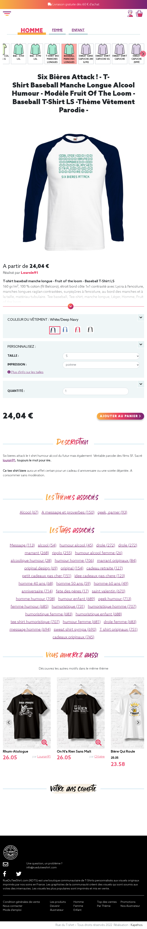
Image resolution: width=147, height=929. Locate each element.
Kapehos (137, 925)
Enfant (78, 30)
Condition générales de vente (21, 902)
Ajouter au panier (119, 416)
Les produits (58, 902)
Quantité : (15, 391)
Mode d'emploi (12, 910)
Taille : (13, 356)
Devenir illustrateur (57, 908)
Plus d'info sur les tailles (27, 372)
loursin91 (29, 273)
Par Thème (103, 906)
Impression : (17, 364)
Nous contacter (12, 906)
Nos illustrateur (130, 906)
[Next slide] (143, 54)
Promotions (128, 902)
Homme (32, 31)
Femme (57, 30)
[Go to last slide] (9, 722)
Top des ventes (107, 902)
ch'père (99, 757)
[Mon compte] (130, 13)
